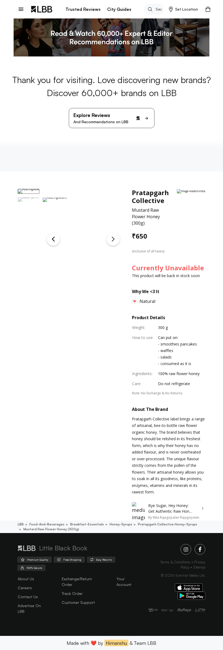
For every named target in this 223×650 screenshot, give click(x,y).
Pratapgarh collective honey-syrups (167, 524)
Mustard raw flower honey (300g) (51, 529)
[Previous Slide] (53, 239)
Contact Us (28, 596)
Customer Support (78, 602)
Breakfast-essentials (87, 524)
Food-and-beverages (46, 524)
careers (25, 587)
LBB (21, 524)
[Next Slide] (113, 239)
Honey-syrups (121, 524)
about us (26, 578)
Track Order (72, 593)
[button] (183, 9)
